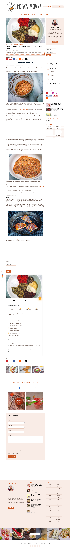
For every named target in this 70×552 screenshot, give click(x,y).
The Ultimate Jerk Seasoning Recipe (11, 373)
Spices (33, 382)
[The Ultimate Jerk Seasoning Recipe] (12, 369)
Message (9, 435)
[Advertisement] (25, 129)
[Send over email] (2, 278)
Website (9, 430)
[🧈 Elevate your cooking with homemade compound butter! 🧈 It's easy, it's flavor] (53, 534)
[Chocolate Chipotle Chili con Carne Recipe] (38, 369)
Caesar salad (26, 239)
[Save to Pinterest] (2, 272)
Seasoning (28, 382)
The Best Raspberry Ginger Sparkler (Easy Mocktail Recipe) (57, 104)
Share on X (15, 387)
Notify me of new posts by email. (14, 453)
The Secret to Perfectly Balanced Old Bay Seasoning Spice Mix (25, 374)
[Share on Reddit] (2, 276)
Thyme (37, 382)
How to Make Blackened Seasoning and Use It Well (24, 47)
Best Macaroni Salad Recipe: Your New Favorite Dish (37, 500)
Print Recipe (30, 62)
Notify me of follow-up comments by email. (15, 450)
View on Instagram (35, 534)
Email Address (10, 425)
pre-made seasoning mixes (23, 109)
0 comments (16, 50)
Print (37, 387)
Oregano (18, 382)
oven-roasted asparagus (14, 239)
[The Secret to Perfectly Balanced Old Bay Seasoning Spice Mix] (25, 369)
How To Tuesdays (9, 44)
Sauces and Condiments (18, 44)
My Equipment (35, 14)
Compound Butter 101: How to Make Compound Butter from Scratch (36, 505)
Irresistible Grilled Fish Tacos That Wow (36, 510)
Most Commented (59, 60)
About (41, 14)
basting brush (41, 186)
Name (9, 420)
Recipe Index (27, 14)
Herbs (14, 382)
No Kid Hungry (49, 120)
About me (11, 507)
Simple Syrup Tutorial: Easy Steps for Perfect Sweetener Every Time (57, 109)
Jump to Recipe (22, 62)
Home (21, 14)
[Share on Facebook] (2, 274)
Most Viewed (50, 60)
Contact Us (47, 14)
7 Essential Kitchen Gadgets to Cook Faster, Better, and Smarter (57, 114)
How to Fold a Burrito (54, 74)
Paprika (23, 382)
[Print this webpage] (2, 280)
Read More (55, 41)
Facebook (23, 387)
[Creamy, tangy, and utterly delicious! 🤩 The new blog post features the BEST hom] (30, 534)
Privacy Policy (50, 543)
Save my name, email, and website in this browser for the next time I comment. (21, 444)
